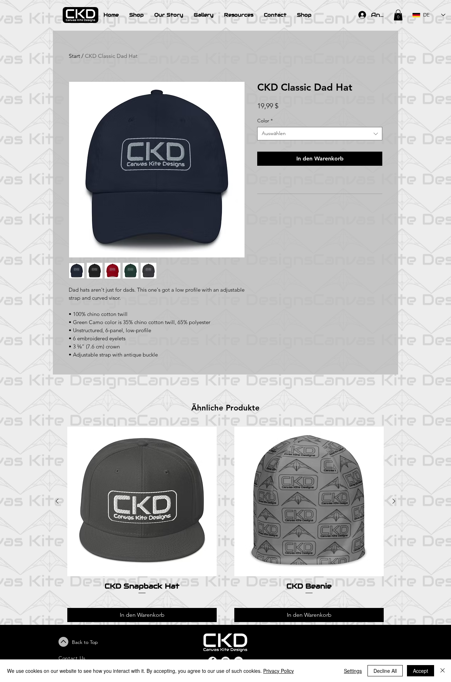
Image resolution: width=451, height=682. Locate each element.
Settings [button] (353, 670)
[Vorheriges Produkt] (57, 501)
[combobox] (319, 133)
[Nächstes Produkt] (394, 501)
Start (74, 56)
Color (265, 120)
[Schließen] (442, 670)
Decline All (385, 670)
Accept (420, 670)
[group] (225, 524)
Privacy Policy (278, 670)
